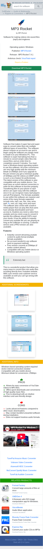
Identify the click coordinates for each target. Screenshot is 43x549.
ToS (25, 539)
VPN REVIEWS (38, 3)
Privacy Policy (33, 539)
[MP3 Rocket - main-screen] (21, 323)
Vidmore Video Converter (21, 462)
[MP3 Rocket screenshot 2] (21, 106)
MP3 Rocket (26, 51)
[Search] (38, 6)
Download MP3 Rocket (21, 68)
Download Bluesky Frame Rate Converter (24, 522)
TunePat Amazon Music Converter (21, 458)
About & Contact (10, 539)
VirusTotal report (28, 58)
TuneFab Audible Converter (21, 474)
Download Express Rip (18, 532)
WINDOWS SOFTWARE (22, 3)
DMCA (20, 539)
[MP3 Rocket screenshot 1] (21, 129)
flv (9, 203)
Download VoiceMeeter (18, 512)
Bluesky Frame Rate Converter (25, 517)
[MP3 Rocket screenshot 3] (21, 83)
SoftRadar (6, 11)
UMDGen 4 (17, 496)
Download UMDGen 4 (18, 503)
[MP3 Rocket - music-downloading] (21, 346)
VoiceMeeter (17, 507)
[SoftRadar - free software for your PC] (6, 5)
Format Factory (18, 485)
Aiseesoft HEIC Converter (21, 466)
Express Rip (17, 527)
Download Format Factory (19, 492)
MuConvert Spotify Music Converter (21, 470)
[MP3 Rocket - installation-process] (21, 300)
